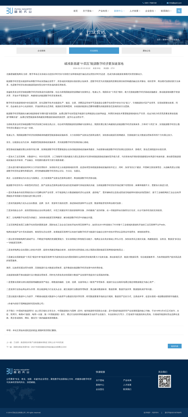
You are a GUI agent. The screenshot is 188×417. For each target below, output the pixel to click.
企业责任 (149, 10)
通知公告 (146, 50)
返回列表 (174, 346)
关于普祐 (87, 10)
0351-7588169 (151, 3)
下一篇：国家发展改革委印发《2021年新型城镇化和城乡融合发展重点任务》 (37, 347)
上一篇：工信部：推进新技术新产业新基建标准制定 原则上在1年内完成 (34, 342)
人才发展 (134, 10)
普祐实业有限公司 (19, 412)
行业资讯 (175, 39)
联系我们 (165, 10)
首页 (75, 10)
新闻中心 (118, 10)
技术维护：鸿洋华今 (151, 412)
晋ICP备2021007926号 (173, 412)
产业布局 (102, 10)
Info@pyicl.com (175, 3)
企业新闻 (41, 50)
